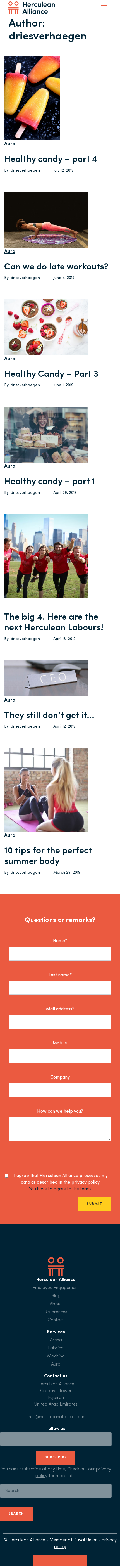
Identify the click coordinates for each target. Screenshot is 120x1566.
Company (60, 1077)
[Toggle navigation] (104, 8)
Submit (94, 1204)
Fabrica (56, 1348)
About (56, 1304)
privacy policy (85, 1182)
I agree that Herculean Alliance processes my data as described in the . (61, 1179)
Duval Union (86, 1540)
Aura (9, 144)
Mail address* (60, 1009)
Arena (56, 1340)
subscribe (56, 1457)
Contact (56, 1320)
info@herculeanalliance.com (56, 1417)
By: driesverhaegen (22, 171)
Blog (56, 1296)
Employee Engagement (56, 1288)
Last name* (60, 975)
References (56, 1312)
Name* (60, 941)
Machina (56, 1356)
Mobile (60, 1043)
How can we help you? (60, 1111)
